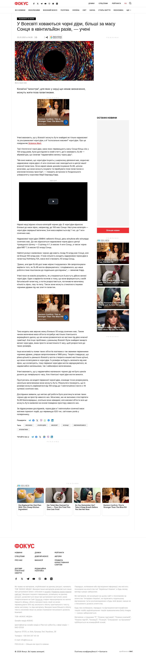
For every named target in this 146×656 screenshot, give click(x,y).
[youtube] (33, 578)
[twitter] (22, 578)
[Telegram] (42, 3)
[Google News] (53, 3)
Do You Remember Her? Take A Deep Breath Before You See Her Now (112, 305)
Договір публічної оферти (19, 570)
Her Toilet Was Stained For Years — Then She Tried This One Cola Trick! (112, 282)
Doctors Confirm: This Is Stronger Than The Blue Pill (112, 261)
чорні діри (42, 425)
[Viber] (49, 3)
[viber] (39, 578)
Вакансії (39, 560)
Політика (65, 10)
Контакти (103, 651)
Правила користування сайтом (62, 562)
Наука (92, 10)
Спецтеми (103, 3)
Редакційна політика (40, 569)
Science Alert (34, 143)
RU (126, 3)
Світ (84, 10)
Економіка (118, 10)
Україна (75, 10)
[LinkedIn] (57, 3)
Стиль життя (104, 10)
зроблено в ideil (126, 651)
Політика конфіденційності (86, 651)
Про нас (18, 560)
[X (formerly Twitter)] (38, 3)
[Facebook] (34, 3)
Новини (18, 552)
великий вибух (80, 425)
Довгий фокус (41, 556)
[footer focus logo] (24, 546)
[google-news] (45, 578)
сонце (66, 425)
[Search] (130, 3)
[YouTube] (45, 3)
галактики (24, 429)
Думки (91, 3)
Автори (58, 556)
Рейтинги (116, 3)
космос (29, 425)
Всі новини (20, 10)
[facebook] (16, 578)
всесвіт (55, 425)
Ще (128, 10)
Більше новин (113, 230)
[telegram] (27, 578)
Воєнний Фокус (50, 10)
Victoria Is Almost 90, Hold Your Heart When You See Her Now (111, 328)
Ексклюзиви (34, 10)
